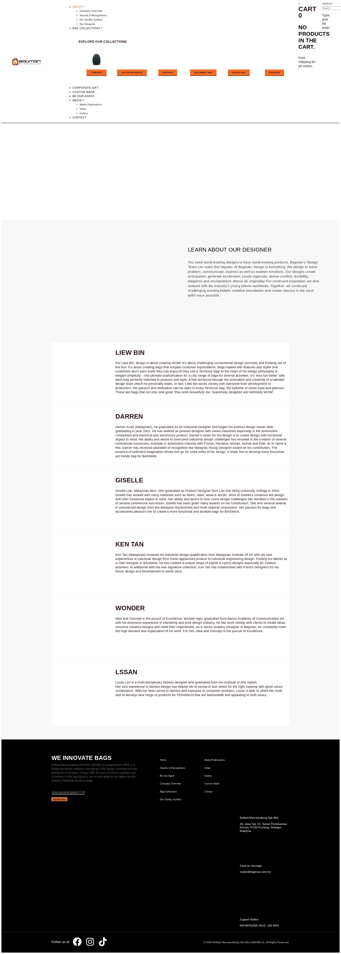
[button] (327, 3)
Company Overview (91, 10)
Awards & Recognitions (93, 15)
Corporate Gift (85, 87)
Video (83, 108)
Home (163, 760)
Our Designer (87, 24)
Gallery (84, 113)
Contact (79, 117)
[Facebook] (77, 941)
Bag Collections (168, 791)
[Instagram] (90, 941)
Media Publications (91, 104)
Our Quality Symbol (91, 19)
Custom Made (83, 91)
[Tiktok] (102, 941)
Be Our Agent (83, 96)
